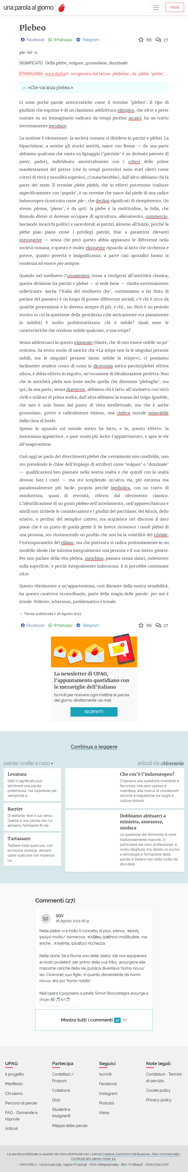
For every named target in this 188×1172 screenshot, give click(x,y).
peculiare (57, 125)
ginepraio (83, 342)
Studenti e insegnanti (61, 1112)
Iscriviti (105, 1074)
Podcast (106, 1103)
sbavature (75, 389)
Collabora (61, 1090)
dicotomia (103, 365)
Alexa (104, 1112)
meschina (94, 558)
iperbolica (120, 487)
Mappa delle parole (69, 1125)
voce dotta (55, 73)
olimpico (125, 110)
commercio (156, 216)
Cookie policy (158, 1090)
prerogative (30, 239)
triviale (160, 534)
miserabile (158, 412)
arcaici (135, 118)
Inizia (174, 7)
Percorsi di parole (21, 1103)
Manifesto (14, 1083)
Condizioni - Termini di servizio (163, 1077)
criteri (134, 161)
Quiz (56, 1100)
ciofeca (123, 412)
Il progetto (14, 1074)
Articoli (11, 1128)
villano (67, 542)
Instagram (108, 1093)
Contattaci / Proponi (63, 1077)
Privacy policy (159, 1100)
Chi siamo (14, 1093)
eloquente (95, 247)
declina (102, 200)
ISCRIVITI (94, 711)
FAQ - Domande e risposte (21, 1115)
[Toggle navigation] (156, 7)
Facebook (108, 1083)
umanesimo (78, 275)
